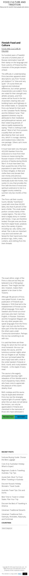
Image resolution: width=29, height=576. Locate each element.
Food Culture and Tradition (14, 3)
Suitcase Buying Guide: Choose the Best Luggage (14, 458)
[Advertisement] (14, 24)
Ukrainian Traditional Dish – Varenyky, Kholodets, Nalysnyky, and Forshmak (14, 516)
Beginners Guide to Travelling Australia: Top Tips (13, 471)
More (20, 574)
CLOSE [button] (25, 573)
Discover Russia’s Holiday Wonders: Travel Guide (11, 484)
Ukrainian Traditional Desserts (13, 510)
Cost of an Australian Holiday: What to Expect (13, 465)
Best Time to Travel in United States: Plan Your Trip (13, 498)
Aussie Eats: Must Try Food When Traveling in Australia (12, 478)
